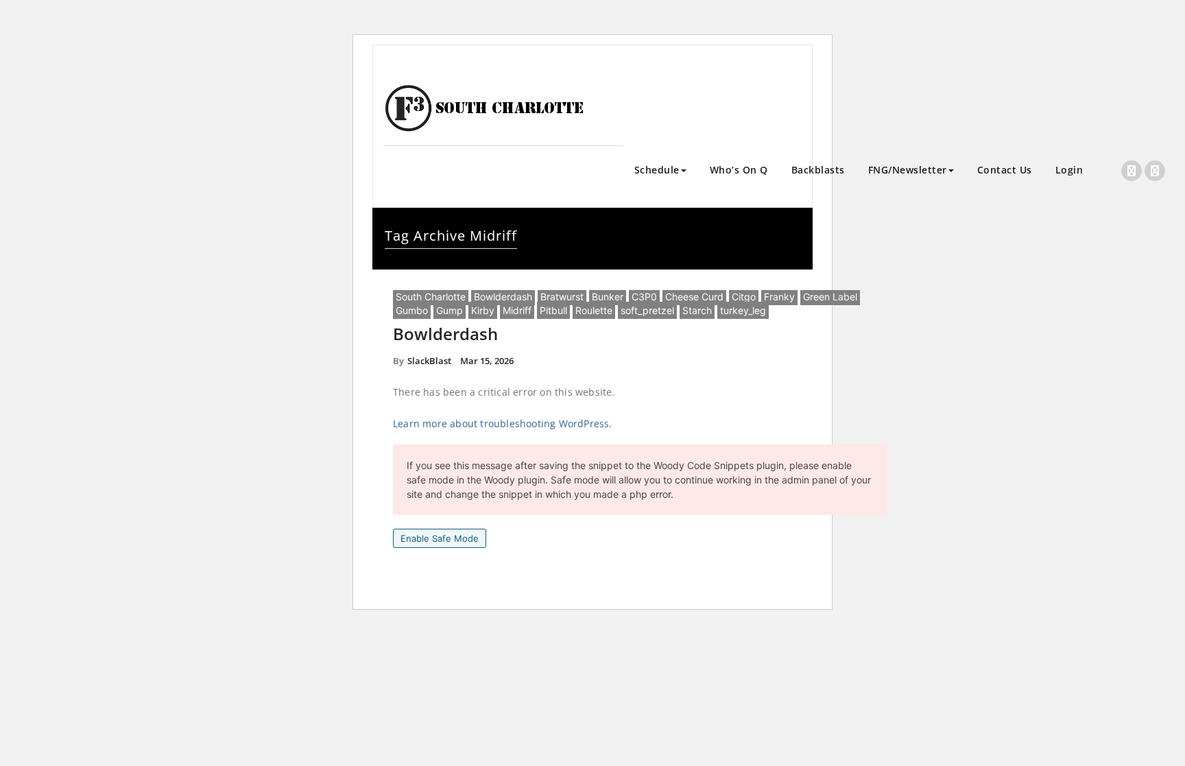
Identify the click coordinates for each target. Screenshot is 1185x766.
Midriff (517, 310)
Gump (449, 310)
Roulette (593, 310)
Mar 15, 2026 (487, 361)
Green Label (830, 296)
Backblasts (818, 169)
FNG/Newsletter (907, 169)
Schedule (657, 169)
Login (1069, 169)
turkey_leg (743, 310)
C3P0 (644, 296)
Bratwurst (562, 296)
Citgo (744, 296)
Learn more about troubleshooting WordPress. (502, 423)
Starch (697, 310)
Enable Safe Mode (439, 538)
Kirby (482, 310)
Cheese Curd (694, 296)
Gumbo (412, 310)
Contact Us (1004, 169)
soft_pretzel (647, 310)
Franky (779, 296)
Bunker (607, 296)
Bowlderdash (503, 296)
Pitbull (553, 310)
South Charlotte (431, 296)
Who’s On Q (739, 169)
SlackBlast (429, 361)
